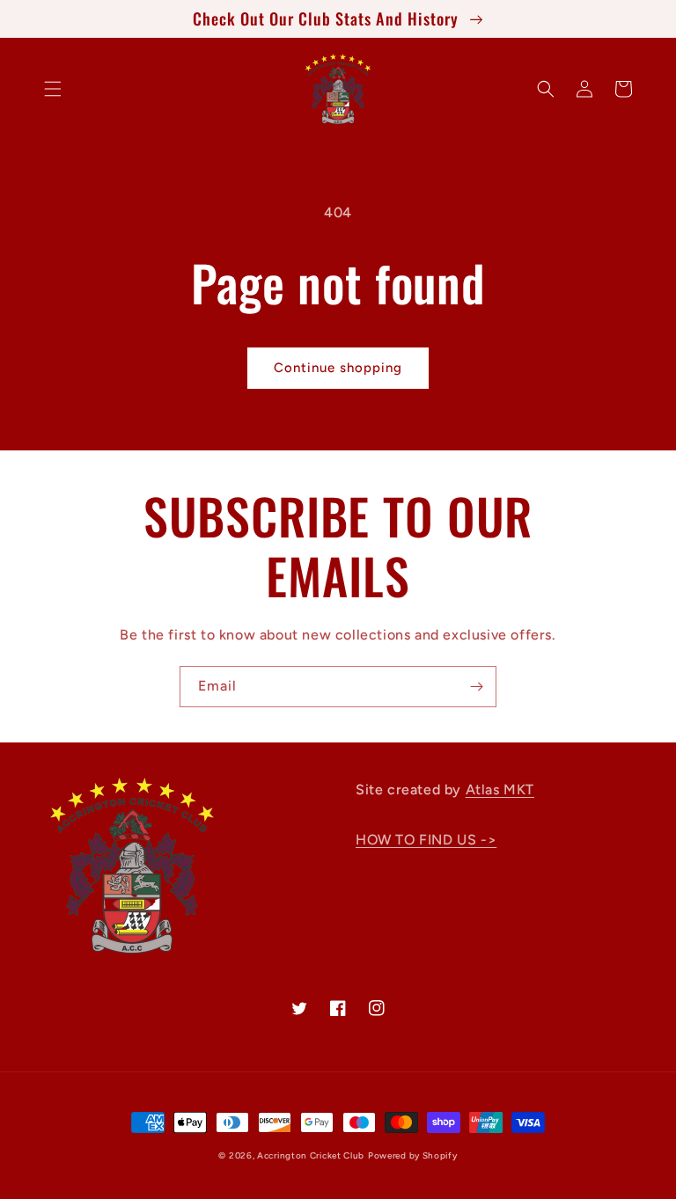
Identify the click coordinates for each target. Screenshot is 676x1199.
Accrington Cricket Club (310, 1155)
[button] (52, 88)
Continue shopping (338, 368)
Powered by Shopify (413, 1155)
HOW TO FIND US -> (426, 839)
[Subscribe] (476, 686)
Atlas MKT (500, 789)
